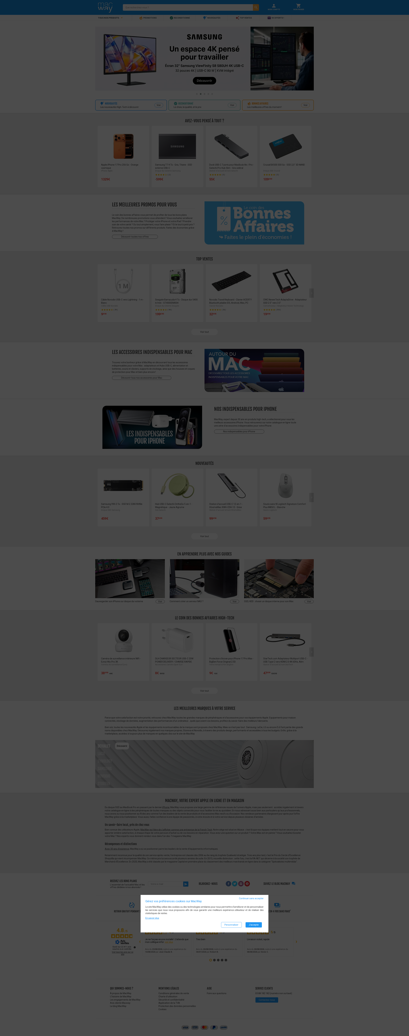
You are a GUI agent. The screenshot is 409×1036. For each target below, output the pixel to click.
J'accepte (254, 924)
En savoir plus (152, 918)
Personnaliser (231, 924)
